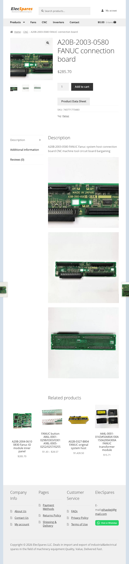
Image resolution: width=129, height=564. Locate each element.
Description (17, 140)
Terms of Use (79, 524)
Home (17, 31)
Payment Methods (48, 507)
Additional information (24, 150)
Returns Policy (52, 515)
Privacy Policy (79, 518)
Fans (33, 22)
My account (111, 10)
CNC (44, 22)
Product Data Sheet (73, 101)
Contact (74, 22)
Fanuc (65, 116)
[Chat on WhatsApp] (107, 523)
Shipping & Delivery (50, 524)
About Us (20, 511)
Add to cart (82, 87)
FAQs (74, 511)
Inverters (58, 22)
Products (15, 22)
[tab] (26, 140)
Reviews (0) (17, 159)
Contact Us (22, 518)
